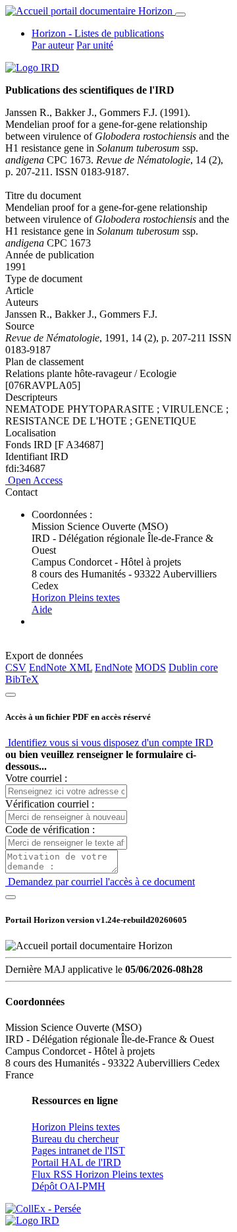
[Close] (10, 695)
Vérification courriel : (49, 803)
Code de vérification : (50, 829)
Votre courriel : (36, 778)
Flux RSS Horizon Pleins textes (97, 1174)
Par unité (94, 45)
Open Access (34, 480)
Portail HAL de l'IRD (76, 1162)
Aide (42, 609)
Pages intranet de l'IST (78, 1150)
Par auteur (53, 45)
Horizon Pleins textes (76, 597)
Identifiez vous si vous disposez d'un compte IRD (109, 742)
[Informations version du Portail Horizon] (32, 1220)
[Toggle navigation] (180, 14)
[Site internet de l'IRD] (32, 67)
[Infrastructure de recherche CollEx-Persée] (43, 1208)
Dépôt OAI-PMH (68, 1186)
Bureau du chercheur (75, 1138)
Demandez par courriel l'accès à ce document (100, 881)
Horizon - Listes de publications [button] (98, 33)
